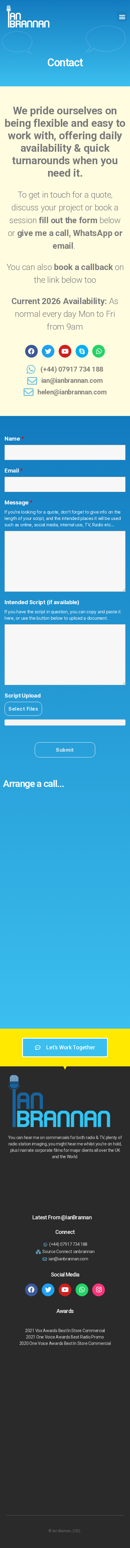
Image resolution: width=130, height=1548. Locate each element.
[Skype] (82, 351)
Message (19, 503)
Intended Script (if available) (42, 602)
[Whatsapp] (98, 351)
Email (14, 471)
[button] (122, 17)
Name (14, 439)
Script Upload (23, 696)
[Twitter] (48, 351)
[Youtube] (65, 351)
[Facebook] (31, 351)
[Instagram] (98, 1289)
